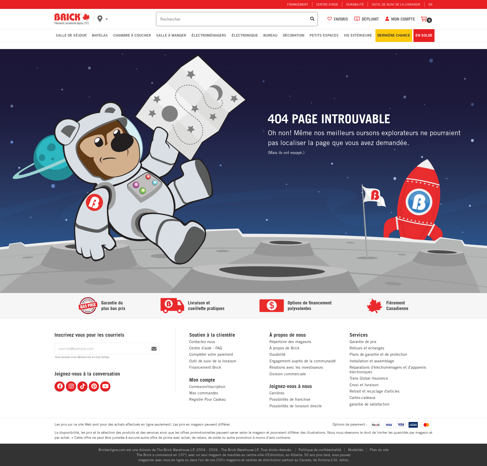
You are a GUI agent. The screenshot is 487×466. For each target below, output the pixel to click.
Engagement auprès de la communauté (302, 361)
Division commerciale (287, 373)
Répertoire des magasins (290, 341)
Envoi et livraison (364, 384)
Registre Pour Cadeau (207, 399)
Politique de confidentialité (320, 449)
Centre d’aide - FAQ (205, 348)
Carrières (276, 393)
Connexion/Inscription (207, 386)
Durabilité (355, 4)
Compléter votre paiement (211, 354)
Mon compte (202, 380)
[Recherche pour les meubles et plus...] (312, 19)
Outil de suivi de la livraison (396, 4)
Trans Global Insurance (369, 378)
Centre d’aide (327, 4)
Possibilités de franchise (289, 399)
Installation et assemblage (372, 361)
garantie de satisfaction (369, 404)
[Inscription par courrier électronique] (154, 349)
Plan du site (379, 449)
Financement (297, 4)
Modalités (355, 449)
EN (430, 4)
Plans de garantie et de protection (378, 354)
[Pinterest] (94, 386)
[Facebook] (60, 386)
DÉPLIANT (370, 19)
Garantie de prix (363, 341)
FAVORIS (341, 19)
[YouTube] (105, 386)
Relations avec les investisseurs (296, 367)
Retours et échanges (367, 348)
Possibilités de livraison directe (295, 405)
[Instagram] (71, 386)
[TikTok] (82, 386)
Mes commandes (203, 393)
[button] (126, 19)
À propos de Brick (284, 348)
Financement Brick (205, 367)
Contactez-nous (202, 341)
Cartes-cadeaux (362, 397)
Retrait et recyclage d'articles (374, 391)
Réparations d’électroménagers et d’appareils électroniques (388, 369)
